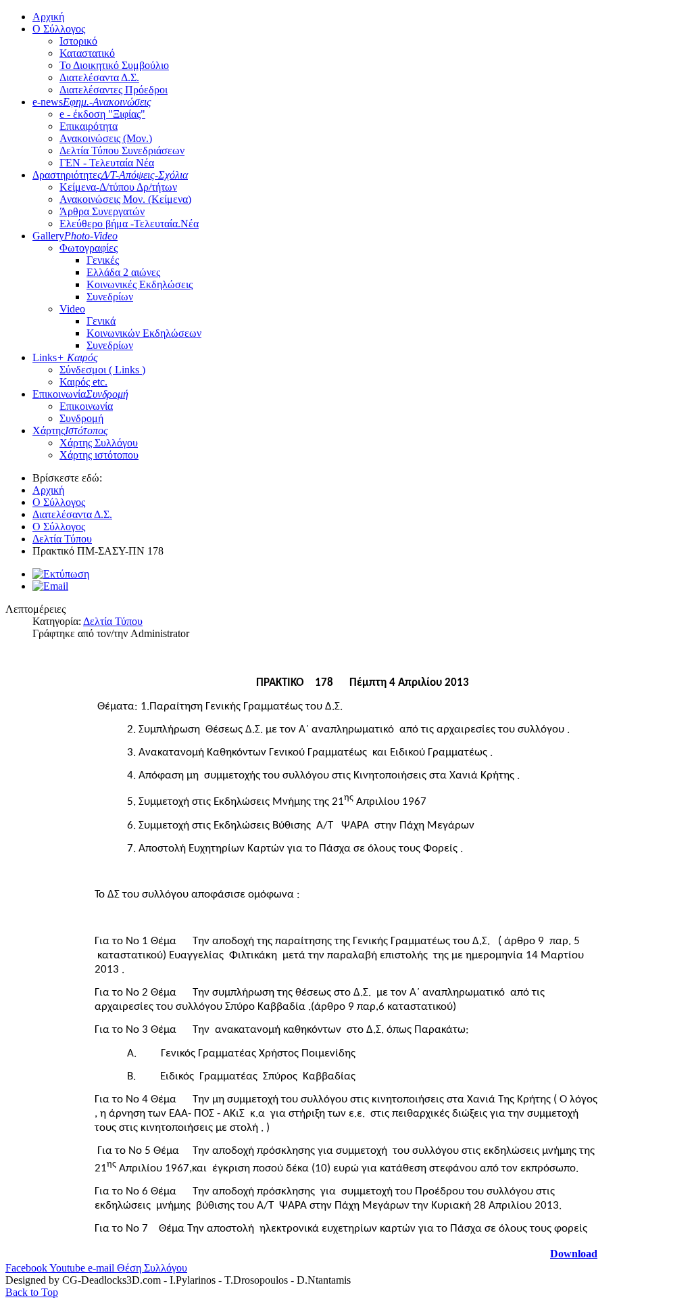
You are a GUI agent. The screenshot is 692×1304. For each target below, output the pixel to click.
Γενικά (101, 321)
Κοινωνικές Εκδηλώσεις (139, 284)
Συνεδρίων (109, 296)
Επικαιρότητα (88, 126)
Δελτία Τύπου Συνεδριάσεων (121, 150)
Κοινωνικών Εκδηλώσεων (143, 333)
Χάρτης (70, 430)
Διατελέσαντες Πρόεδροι (113, 89)
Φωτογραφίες (88, 248)
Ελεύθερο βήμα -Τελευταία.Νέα (129, 223)
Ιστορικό (78, 41)
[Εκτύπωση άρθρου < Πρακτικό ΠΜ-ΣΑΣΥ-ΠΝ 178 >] (60, 574)
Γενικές (102, 260)
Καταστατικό (87, 53)
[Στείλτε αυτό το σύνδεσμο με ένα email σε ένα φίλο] (50, 586)
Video (72, 309)
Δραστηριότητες (110, 175)
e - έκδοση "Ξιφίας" (102, 114)
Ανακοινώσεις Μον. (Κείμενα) (125, 199)
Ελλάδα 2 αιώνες (123, 272)
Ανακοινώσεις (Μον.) (105, 138)
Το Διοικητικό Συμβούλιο (114, 65)
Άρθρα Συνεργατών (102, 211)
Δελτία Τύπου (113, 621)
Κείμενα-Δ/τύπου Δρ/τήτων (118, 187)
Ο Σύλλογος (58, 28)
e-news (91, 102)
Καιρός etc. (83, 382)
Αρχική (48, 16)
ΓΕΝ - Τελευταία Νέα (106, 162)
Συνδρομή (81, 418)
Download (573, 1253)
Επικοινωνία (80, 394)
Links (65, 357)
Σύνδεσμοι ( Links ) (102, 369)
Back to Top (31, 1292)
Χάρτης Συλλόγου (98, 442)
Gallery (75, 235)
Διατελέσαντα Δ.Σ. (99, 77)
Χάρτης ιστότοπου (99, 455)
